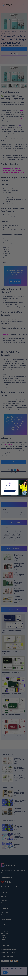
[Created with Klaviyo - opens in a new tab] (14, 495)
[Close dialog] (26, 480)
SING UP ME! (9, 490)
